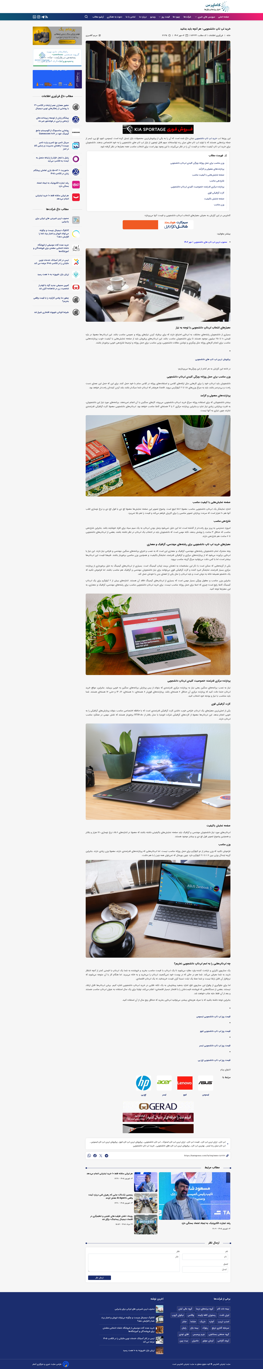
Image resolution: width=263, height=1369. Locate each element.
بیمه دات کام (223, 1309)
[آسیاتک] (76, 262)
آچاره (211, 1321)
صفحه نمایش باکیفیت (214, 199)
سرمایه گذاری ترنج (220, 1328)
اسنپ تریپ (223, 1321)
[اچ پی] (143, 1083)
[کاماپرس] (216, 6)
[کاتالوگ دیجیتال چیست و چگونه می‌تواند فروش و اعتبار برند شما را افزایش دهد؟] (159, 1319)
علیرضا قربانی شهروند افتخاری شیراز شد (51, 312)
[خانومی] (76, 184)
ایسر (164, 1094)
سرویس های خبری (206, 17)
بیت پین (184, 1341)
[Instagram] (38, 17)
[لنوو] (185, 1083)
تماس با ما (131, 17)
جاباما (193, 1321)
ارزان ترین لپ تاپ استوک (173, 1142)
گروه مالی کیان (185, 1309)
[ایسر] (164, 1083)
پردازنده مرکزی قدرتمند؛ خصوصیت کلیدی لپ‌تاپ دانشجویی (197, 187)
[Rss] (46, 17)
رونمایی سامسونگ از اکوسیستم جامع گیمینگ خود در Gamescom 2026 (52, 132)
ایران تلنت (224, 1315)
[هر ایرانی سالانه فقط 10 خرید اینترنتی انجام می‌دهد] (146, 1182)
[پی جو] (76, 220)
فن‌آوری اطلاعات (216, 35)
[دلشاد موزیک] (76, 248)
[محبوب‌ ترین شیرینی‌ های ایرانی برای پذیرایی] (159, 1309)
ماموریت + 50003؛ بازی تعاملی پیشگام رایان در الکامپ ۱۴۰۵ (51, 172)
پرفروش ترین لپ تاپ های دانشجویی (212, 359)
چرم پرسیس (199, 1334)
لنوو (185, 1094)
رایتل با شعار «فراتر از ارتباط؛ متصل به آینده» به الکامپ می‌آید (52, 159)
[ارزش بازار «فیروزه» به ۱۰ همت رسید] (159, 1350)
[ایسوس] (205, 1083)
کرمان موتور (208, 1341)
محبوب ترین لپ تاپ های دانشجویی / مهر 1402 (205, 242)
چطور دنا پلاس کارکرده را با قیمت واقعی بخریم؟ (51, 299)
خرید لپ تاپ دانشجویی (206, 138)
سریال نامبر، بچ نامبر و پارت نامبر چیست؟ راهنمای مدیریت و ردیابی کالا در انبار (51, 146)
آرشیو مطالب (98, 17)
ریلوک (205, 1328)
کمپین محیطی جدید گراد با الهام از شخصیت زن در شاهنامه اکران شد (54, 287)
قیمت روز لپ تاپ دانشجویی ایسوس (213, 1016)
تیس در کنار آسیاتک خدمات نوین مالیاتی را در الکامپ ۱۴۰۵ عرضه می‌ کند (51, 261)
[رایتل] (76, 159)
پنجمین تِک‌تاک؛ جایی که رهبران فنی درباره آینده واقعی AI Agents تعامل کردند (110, 1196)
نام (227, 1251)
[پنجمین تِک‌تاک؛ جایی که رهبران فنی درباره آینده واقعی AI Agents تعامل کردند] (146, 1203)
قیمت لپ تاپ (192, 1142)
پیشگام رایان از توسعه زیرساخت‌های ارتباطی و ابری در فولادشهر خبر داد (52, 119)
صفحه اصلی (223, 17)
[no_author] (76, 107)
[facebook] (95, 1156)
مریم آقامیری (91, 35)
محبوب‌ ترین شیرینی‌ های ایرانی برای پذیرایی (52, 220)
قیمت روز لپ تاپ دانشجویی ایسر (214, 1045)
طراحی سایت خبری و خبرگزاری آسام (47, 1364)
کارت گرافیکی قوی (216, 193)
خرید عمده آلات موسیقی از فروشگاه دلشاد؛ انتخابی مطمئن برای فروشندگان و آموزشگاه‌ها (51, 248)
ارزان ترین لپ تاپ (209, 1142)
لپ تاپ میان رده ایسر (216, 1145)
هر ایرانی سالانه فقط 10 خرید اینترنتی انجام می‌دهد (110, 1173)
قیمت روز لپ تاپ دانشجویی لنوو (215, 1031)
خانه (228, 35)
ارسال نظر (99, 1277)
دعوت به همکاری (115, 17)
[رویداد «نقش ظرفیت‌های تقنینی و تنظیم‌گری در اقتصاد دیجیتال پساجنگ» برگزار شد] (146, 1225)
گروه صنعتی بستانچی (219, 1334)
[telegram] (106, 1156)
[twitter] (100, 1156)
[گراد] (76, 287)
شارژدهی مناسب (216, 181)
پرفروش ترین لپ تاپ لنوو (130, 1142)
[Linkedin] (34, 17)
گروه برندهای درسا (204, 1309)
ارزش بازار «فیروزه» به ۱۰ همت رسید (53, 274)
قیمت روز (165, 17)
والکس (191, 1315)
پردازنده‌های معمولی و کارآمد (211, 169)
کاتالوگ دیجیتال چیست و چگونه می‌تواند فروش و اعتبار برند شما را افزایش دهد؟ (54, 233)
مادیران (195, 1341)
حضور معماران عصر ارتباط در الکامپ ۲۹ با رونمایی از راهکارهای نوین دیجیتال (51, 107)
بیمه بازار (194, 1328)
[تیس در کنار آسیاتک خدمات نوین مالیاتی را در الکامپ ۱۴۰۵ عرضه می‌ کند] (159, 1340)
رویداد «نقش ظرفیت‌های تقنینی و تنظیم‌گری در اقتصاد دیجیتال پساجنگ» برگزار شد (111, 1217)
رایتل (184, 1328)
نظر (178, 1251)
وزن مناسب (219, 205)
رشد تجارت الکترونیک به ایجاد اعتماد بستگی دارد (206, 1223)
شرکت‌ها (188, 17)
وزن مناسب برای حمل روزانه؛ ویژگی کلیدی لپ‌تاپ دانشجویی (197, 163)
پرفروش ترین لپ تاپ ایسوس (103, 1142)
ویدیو (152, 17)
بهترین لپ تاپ (198, 1145)
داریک (202, 1321)
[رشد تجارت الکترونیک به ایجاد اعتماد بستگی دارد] (195, 1196)
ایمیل (225, 1264)
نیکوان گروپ (178, 1315)
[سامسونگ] (76, 132)
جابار (184, 1321)
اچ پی (143, 1094)
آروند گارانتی (223, 1341)
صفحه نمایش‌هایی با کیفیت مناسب (208, 175)
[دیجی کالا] (76, 197)
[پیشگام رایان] (76, 119)
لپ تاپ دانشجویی (152, 1142)
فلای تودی (184, 1334)
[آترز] (76, 234)
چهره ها (177, 17)
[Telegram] (43, 17)
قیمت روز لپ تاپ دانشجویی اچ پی (214, 1060)
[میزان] (76, 146)
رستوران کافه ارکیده (207, 1315)
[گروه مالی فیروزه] (76, 274)
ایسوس (205, 1094)
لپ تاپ (222, 1142)
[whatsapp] (89, 1156)
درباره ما (143, 17)
